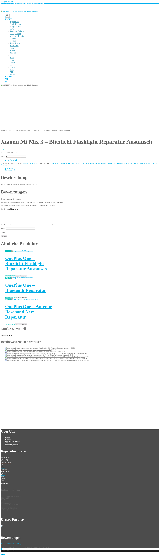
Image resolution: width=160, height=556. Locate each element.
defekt (68, 163)
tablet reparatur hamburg (131, 163)
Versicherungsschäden (12, 445)
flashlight (74, 163)
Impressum (8, 439)
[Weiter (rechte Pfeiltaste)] (4, 554)
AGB (6, 443)
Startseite (4, 130)
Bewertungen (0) (10, 170)
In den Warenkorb (11, 160)
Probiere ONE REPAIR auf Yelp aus (12, 544)
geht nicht (81, 163)
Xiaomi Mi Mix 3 (25, 130)
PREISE (10, 130)
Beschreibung (9, 168)
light (86, 163)
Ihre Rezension (6, 225)
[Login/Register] (6, 81)
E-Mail (3, 232)
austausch (53, 163)
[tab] (82, 168)
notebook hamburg (94, 163)
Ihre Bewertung (5, 209)
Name (3, 228)
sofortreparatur (118, 163)
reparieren (110, 163)
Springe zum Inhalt (7, 2)
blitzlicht (63, 163)
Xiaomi (16, 130)
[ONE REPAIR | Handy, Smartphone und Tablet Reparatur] (19, 11)
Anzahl (3, 156)
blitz (57, 163)
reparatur (103, 163)
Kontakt (7, 438)
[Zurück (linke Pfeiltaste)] (2, 554)
